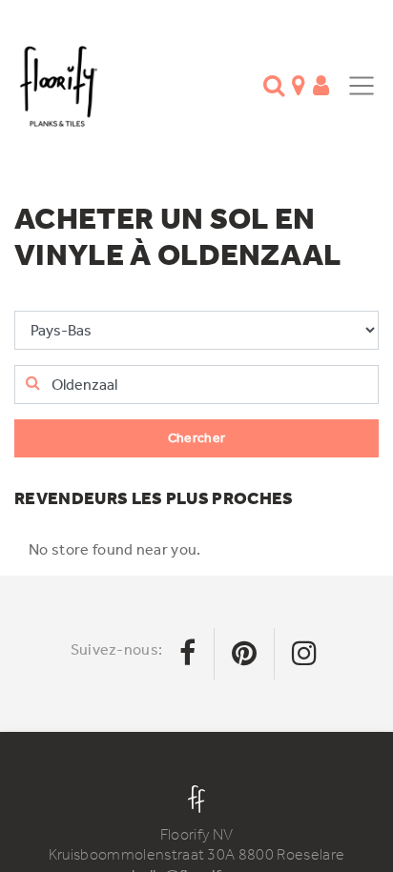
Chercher (197, 438)
